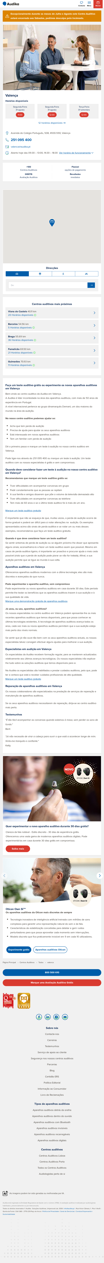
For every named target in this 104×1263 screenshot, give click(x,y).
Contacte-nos (52, 1034)
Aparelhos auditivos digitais (52, 1140)
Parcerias (52, 1064)
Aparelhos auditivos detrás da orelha (52, 1110)
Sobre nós (52, 1028)
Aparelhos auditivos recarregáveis (52, 1134)
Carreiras (52, 1040)
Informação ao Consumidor (52, 1088)
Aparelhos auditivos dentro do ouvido (52, 1116)
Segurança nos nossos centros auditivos (52, 1058)
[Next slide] (100, 875)
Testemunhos (52, 1046)
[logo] (11, 4)
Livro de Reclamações (52, 1095)
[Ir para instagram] (56, 1017)
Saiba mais (18, 848)
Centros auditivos (52, 1149)
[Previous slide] (4, 875)
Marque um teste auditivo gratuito (23, 510)
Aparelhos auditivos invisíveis (52, 1128)
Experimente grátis (18, 949)
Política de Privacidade (51, 1211)
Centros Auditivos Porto (52, 1161)
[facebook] (39, 1017)
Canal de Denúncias (67, 1211)
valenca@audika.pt (20, 146)
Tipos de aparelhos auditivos (52, 1104)
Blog (52, 1070)
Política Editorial (52, 1082)
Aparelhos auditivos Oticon (50, 949)
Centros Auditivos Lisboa (52, 1155)
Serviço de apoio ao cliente (52, 1052)
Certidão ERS (52, 1076)
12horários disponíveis (50, 122)
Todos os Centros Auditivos (52, 1167)
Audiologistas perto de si (52, 1173)
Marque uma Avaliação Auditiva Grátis (52, 982)
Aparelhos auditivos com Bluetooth (52, 1122)
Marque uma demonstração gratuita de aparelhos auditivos (36, 601)
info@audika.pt (69, 1208)
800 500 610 (52, 972)
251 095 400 (21, 139)
